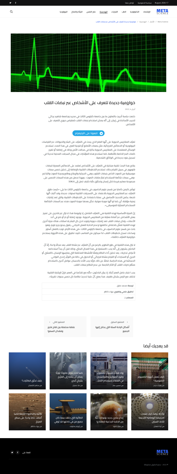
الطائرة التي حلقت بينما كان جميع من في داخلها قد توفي (68, 420)
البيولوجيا (64, 11)
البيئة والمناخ (77, 11)
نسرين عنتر (117, 385)
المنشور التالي (59, 322)
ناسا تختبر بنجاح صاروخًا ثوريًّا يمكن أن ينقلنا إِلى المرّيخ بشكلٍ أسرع (69, 377)
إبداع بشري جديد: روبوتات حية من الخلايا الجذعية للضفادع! (109, 420)
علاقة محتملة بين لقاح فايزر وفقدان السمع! (61, 329)
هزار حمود (117, 426)
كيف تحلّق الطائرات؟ (32, 381)
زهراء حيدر (157, 385)
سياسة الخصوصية (145, 3)
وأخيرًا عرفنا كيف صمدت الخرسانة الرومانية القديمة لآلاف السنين (151, 418)
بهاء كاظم (35, 426)
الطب (124, 11)
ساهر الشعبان (33, 385)
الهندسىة (104, 11)
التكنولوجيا (134, 11)
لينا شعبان (157, 426)
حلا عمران (76, 385)
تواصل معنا (129, 3)
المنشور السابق (117, 322)
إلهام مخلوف (75, 426)
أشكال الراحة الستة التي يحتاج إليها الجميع (112, 329)
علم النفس (91, 11)
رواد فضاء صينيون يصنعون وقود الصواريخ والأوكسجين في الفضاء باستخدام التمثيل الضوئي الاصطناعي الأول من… (109, 381)
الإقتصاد (146, 11)
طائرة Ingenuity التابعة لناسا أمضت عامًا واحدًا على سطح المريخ (28, 418)
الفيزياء (114, 11)
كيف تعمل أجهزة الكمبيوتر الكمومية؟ (151, 379)
